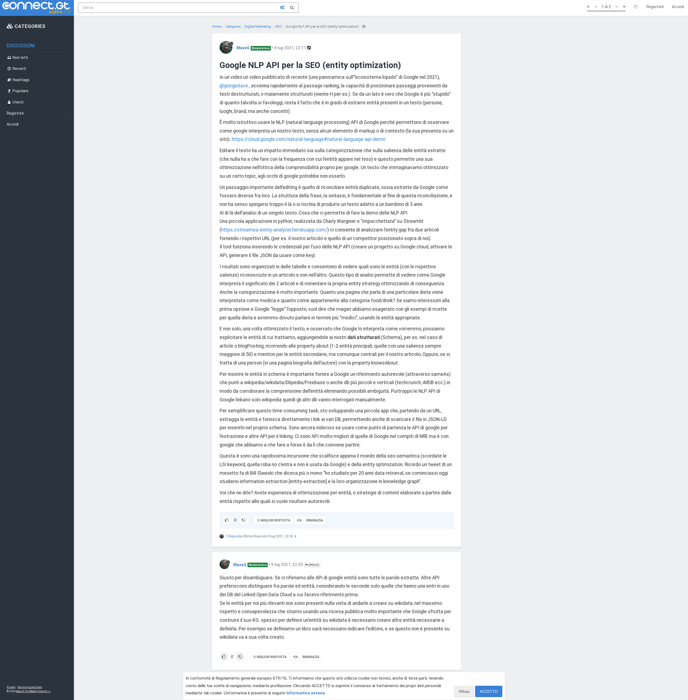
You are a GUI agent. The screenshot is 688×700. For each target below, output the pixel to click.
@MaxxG (313, 564)
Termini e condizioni (29, 687)
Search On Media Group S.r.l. (33, 691)
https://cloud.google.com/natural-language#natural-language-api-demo (308, 139)
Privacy (11, 687)
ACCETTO (489, 691)
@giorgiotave (234, 85)
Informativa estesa (305, 693)
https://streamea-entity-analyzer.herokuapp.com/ (274, 230)
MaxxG (243, 47)
